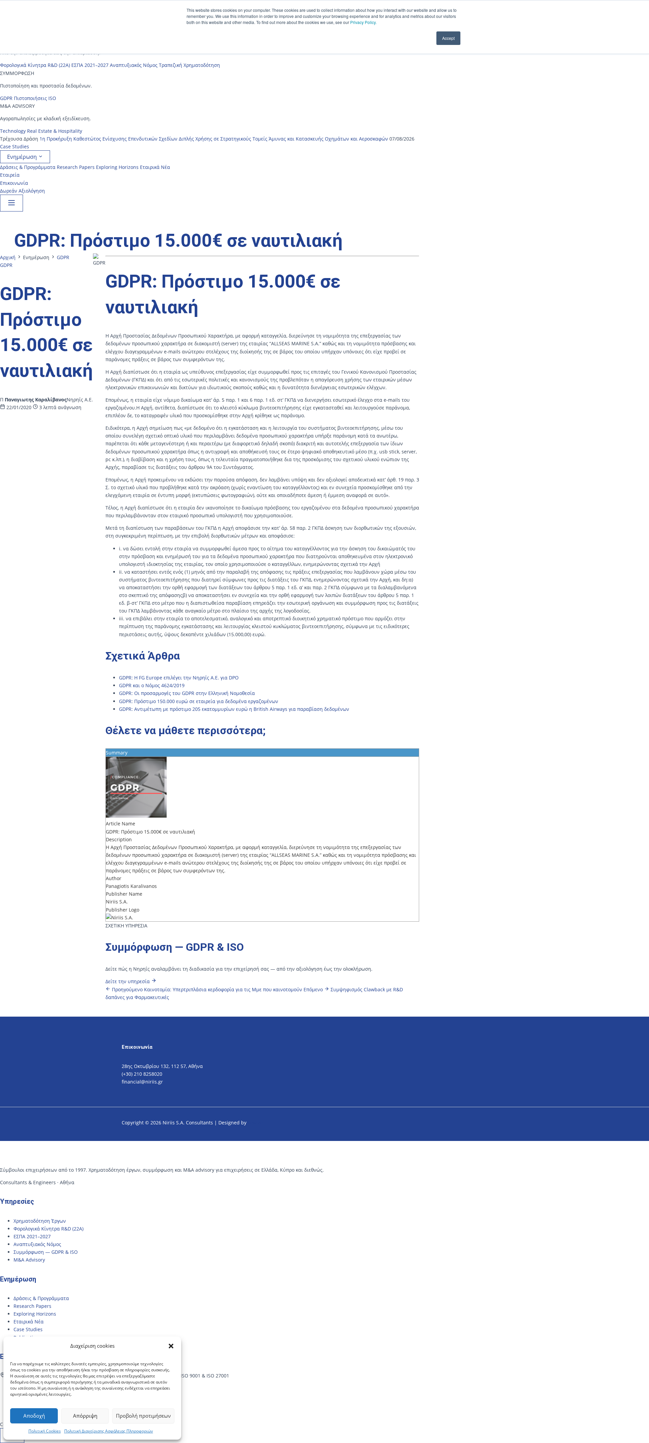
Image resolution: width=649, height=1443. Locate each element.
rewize (256, 1122)
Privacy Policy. (363, 22)
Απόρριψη (85, 1415)
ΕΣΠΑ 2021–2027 (90, 65)
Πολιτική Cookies (44, 1431)
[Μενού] (11, 203)
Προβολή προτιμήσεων (143, 1415)
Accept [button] (448, 38)
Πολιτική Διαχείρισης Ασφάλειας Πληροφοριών (108, 1431)
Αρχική (8, 257)
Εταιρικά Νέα (155, 167)
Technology (13, 131)
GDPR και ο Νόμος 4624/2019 (152, 685)
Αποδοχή (34, 1415)
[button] (171, 1346)
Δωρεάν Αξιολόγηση (22, 191)
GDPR (6, 98)
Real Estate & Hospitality (54, 131)
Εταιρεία (10, 175)
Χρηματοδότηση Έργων (40, 1221)
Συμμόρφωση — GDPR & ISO (46, 1252)
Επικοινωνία (14, 183)
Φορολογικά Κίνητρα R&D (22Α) (35, 65)
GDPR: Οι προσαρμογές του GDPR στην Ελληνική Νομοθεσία (187, 693)
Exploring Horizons (117, 167)
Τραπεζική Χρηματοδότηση (189, 65)
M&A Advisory (29, 1260)
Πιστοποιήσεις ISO (35, 98)
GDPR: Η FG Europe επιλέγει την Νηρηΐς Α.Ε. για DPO (179, 677)
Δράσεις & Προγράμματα (27, 167)
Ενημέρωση (22, 156)
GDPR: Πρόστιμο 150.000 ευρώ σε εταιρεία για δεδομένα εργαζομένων (198, 701)
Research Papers (76, 167)
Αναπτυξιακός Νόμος (134, 65)
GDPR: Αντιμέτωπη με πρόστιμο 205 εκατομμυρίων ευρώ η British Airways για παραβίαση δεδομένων (234, 709)
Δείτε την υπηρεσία (128, 981)
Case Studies (14, 146)
